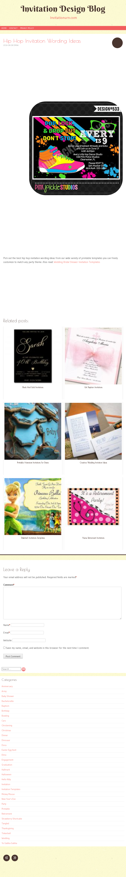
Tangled (5, 823)
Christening (7, 725)
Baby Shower (8, 696)
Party (4, 804)
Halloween (6, 774)
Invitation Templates (11, 789)
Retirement (7, 813)
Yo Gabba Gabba (9, 843)
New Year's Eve (9, 799)
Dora (4, 745)
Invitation (6, 784)
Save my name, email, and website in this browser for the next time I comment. (47, 647)
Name (6, 625)
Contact (13, 28)
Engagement (7, 759)
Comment (8, 584)
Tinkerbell (6, 833)
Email (6, 632)
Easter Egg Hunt (9, 750)
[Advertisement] (63, 74)
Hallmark (6, 769)
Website (7, 640)
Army (4, 691)
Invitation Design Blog (63, 8)
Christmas (6, 730)
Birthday (5, 710)
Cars (4, 720)
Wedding (6, 838)
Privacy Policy (27, 28)
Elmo (4, 755)
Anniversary (7, 686)
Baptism (5, 706)
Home (4, 28)
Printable (6, 808)
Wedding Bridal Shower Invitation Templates (77, 262)
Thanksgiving (8, 828)
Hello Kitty (6, 779)
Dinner (5, 735)
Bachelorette (8, 701)
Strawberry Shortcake (12, 818)
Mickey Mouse (8, 794)
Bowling (5, 715)
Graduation (7, 764)
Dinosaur (6, 740)
